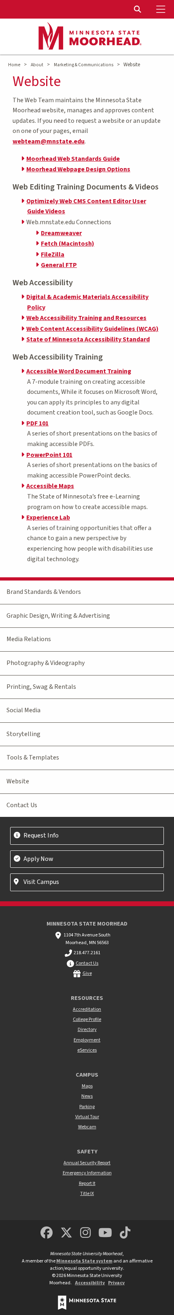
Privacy (116, 1282)
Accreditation (87, 1009)
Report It (87, 1183)
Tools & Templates (32, 757)
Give (87, 973)
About (37, 64)
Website (17, 781)
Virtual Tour (87, 1116)
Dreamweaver (61, 233)
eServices (87, 1050)
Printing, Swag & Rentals (41, 686)
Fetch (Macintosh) (67, 243)
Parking (87, 1106)
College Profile (87, 1019)
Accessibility (90, 1282)
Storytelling (23, 734)
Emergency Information (87, 1173)
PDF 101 (37, 423)
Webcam (87, 1127)
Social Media (23, 710)
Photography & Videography (45, 663)
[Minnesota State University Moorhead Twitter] (66, 1233)
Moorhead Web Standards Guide (73, 158)
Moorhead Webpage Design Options (78, 169)
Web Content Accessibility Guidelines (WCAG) (92, 328)
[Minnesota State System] (87, 1302)
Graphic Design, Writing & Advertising (58, 615)
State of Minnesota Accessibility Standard (88, 339)
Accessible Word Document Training (78, 371)
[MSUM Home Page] (87, 36)
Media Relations (28, 639)
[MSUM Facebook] (46, 1233)
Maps (87, 1086)
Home (14, 64)
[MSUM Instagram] (85, 1233)
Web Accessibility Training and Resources (86, 317)
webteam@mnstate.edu (49, 141)
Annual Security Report (87, 1162)
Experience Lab (48, 517)
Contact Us (21, 805)
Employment (87, 1040)
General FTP (59, 265)
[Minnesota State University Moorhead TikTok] (125, 1233)
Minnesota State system (84, 1261)
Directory (87, 1029)
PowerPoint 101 (49, 454)
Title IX (87, 1193)
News (87, 1096)
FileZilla (52, 254)
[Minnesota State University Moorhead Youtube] (106, 1233)
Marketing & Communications (83, 64)
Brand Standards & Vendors (43, 591)
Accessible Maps (50, 486)
